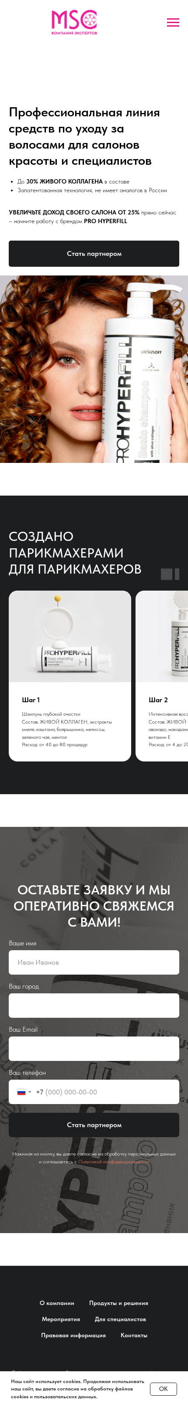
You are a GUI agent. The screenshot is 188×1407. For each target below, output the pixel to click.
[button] (94, 254)
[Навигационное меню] (173, 22)
